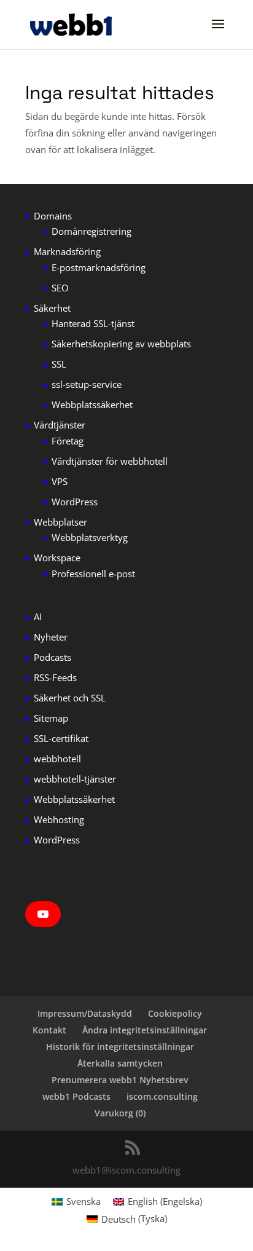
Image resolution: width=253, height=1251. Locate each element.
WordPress (75, 501)
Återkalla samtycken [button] (120, 1063)
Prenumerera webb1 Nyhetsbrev (120, 1080)
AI (38, 616)
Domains (53, 216)
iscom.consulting (162, 1096)
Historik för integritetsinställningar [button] (120, 1046)
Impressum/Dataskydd (84, 1013)
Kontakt (49, 1030)
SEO (60, 288)
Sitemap (51, 718)
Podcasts (52, 657)
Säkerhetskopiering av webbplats (121, 343)
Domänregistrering (91, 231)
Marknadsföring (67, 251)
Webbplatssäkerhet (92, 404)
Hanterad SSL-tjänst (93, 323)
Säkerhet (52, 308)
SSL (59, 364)
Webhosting (59, 819)
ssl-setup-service (87, 384)
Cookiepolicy (175, 1013)
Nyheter (51, 637)
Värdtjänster (59, 425)
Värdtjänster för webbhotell (110, 461)
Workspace (57, 557)
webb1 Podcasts (76, 1096)
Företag (68, 441)
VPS (60, 481)
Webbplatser (60, 522)
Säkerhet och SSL (70, 698)
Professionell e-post (93, 573)
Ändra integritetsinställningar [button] (144, 1030)
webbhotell (57, 758)
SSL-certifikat (61, 738)
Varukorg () (120, 1113)
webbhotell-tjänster (75, 779)
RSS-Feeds (55, 677)
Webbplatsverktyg (90, 537)
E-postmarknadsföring (99, 267)
